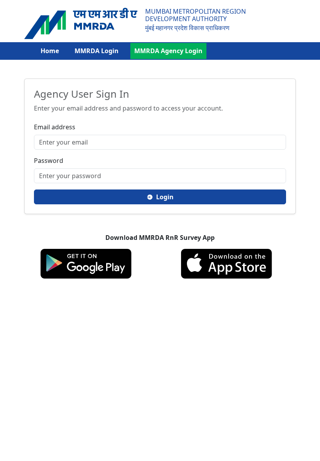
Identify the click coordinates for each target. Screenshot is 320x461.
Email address (54, 127)
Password (48, 160)
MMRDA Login (97, 50)
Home (50, 50)
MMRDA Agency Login (168, 50)
